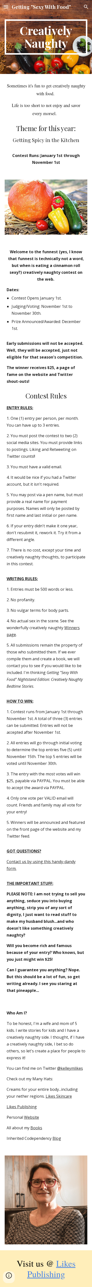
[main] (46, 37)
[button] (6, 6)
